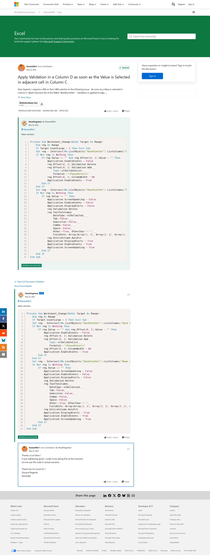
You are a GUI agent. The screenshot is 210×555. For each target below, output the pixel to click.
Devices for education (82, 515)
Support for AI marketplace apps (149, 524)
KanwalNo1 (31, 66)
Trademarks (141, 550)
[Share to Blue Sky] (123, 495)
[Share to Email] (133, 495)
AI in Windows (15, 533)
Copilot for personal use (19, 529)
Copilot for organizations (19, 524)
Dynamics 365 (110, 519)
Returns (46, 524)
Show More (26, 97)
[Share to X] (114, 495)
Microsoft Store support (52, 519)
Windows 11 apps (17, 542)
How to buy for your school (84, 529)
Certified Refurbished (51, 533)
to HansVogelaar (64, 447)
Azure (140, 510)
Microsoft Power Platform (114, 529)
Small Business (110, 542)
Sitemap (80, 550)
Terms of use (129, 550)
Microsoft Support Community (59, 41)
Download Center (50, 515)
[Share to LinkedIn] (104, 495)
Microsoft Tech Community (147, 529)
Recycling (164, 550)
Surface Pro (14, 510)
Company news (175, 519)
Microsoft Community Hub (24, 12)
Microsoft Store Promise (52, 538)
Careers (172, 510)
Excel (59, 12)
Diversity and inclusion (177, 533)
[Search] (173, 4)
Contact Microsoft (92, 550)
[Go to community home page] (16, 4)
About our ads (175, 550)
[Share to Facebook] (109, 495)
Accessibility (174, 538)
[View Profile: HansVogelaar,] (24, 123)
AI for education (80, 542)
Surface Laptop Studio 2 (19, 519)
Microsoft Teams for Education (85, 519)
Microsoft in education (83, 510)
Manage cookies (115, 550)
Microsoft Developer (145, 515)
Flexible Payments (50, 542)
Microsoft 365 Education (83, 524)
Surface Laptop (16, 515)
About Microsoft (175, 515)
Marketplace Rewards (145, 538)
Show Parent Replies (23, 286)
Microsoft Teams (110, 533)
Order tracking (49, 529)
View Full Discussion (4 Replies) (30, 281)
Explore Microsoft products (20, 538)
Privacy (104, 550)
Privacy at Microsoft (176, 524)
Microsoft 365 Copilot (112, 538)
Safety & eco (152, 550)
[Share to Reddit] (119, 495)
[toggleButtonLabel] (194, 12)
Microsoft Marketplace (146, 533)
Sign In (191, 4)
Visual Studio (142, 542)
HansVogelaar (35, 121)
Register (181, 4)
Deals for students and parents (86, 538)
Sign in (152, 75)
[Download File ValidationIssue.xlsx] (41, 104)
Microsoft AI (109, 510)
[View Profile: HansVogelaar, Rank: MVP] (21, 295)
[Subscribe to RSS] (128, 495)
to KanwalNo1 (49, 121)
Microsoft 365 (49, 12)
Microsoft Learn (143, 519)
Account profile (49, 510)
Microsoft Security (111, 515)
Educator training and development (87, 533)
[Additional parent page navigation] (39, 12)
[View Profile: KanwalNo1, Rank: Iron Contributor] (21, 67)
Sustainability (174, 542)
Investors (173, 529)
